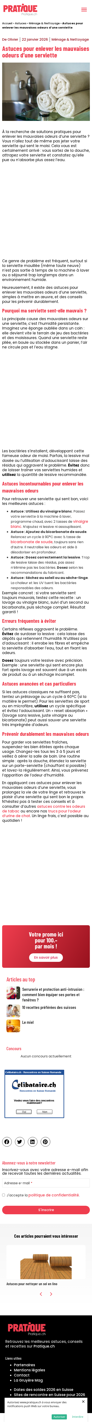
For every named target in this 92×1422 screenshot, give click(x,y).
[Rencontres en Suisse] (34, 1119)
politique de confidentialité (53, 1195)
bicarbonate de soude (32, 541)
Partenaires (24, 1365)
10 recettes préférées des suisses (49, 1007)
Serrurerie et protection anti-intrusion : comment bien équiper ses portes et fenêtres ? (53, 994)
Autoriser (59, 1417)
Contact (22, 1375)
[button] (84, 9)
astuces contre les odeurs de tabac (43, 809)
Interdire (77, 1417)
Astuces (20, 23)
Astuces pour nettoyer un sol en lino (31, 1283)
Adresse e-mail (18, 1183)
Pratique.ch (44, 1346)
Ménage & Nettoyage (44, 23)
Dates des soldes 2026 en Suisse (43, 1389)
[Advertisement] (46, 211)
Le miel (28, 1022)
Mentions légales (29, 1370)
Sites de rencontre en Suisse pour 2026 (49, 1394)
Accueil (7, 23)
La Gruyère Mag (28, 1380)
